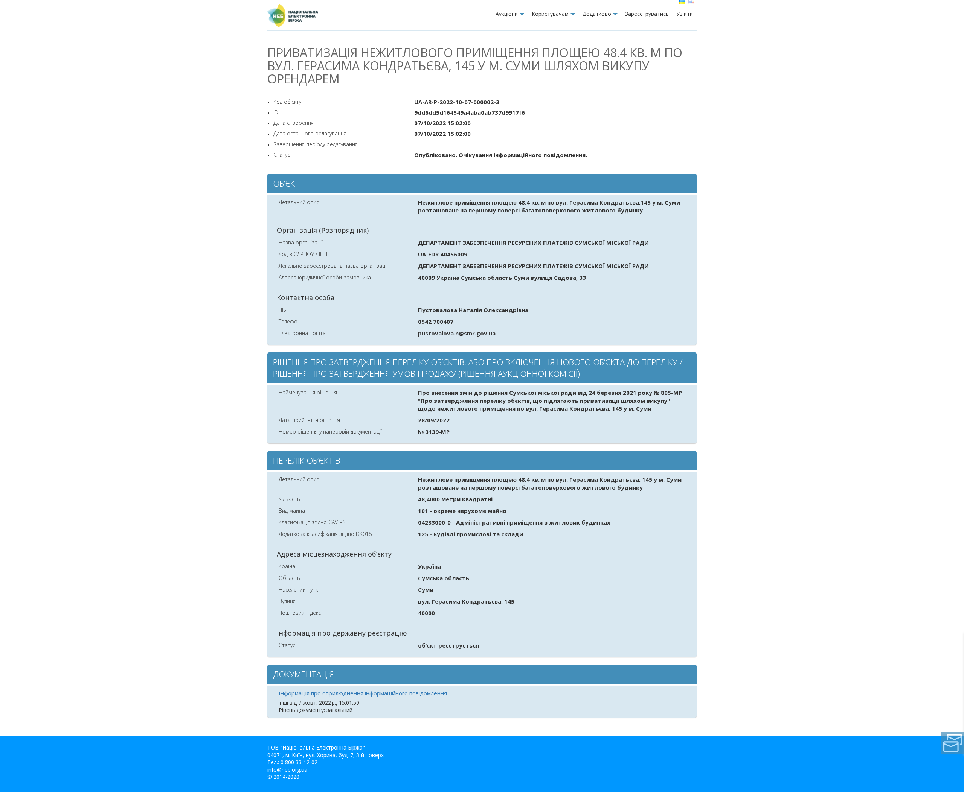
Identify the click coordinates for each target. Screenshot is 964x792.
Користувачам (550, 13)
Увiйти (684, 13)
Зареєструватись (647, 13)
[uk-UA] (683, 2)
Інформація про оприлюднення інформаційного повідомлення (363, 693)
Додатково (597, 13)
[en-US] (692, 2)
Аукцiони (507, 13)
